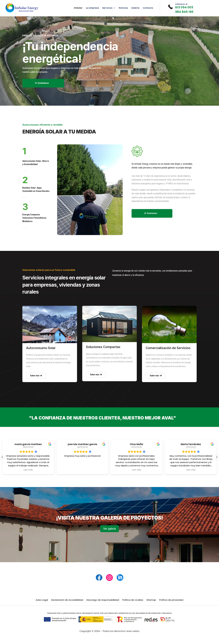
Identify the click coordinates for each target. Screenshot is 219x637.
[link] (22, 7)
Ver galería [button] (109, 528)
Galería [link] (135, 7)
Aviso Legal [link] (42, 600)
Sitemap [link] (151, 600)
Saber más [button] (34, 375)
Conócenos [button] (152, 213)
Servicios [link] (107, 7)
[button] (216, 457)
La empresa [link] (92, 7)
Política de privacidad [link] (171, 600)
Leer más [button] (28, 470)
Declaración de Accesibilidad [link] (67, 600)
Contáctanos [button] (43, 83)
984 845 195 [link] (184, 12)
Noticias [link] (123, 7)
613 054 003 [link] (184, 7)
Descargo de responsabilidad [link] (102, 600)
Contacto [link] (148, 7)
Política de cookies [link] (132, 600)
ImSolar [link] (78, 7)
